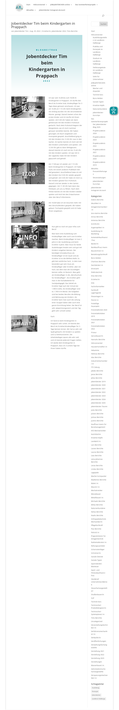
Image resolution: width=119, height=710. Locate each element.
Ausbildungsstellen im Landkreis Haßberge (100, 40)
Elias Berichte (96, 276)
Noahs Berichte (97, 515)
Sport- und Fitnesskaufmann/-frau (98, 573)
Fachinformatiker (97, 286)
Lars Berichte (96, 445)
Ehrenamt (95, 269)
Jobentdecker (96, 695)
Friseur (94, 332)
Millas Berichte (97, 505)
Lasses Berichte (97, 448)
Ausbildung (95, 688)
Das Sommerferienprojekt (85, 5)
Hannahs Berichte (98, 339)
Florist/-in (95, 300)
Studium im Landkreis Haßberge (97, 61)
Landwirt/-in (96, 441)
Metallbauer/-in (97, 497)
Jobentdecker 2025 (98, 403)
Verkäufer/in (96, 637)
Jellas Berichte (96, 378)
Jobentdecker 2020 (98, 385)
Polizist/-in (95, 532)
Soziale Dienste (97, 557)
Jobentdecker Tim (21, 31)
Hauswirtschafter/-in (99, 347)
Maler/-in (94, 483)
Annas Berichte (97, 217)
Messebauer (96, 494)
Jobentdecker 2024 (98, 399)
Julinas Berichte (97, 417)
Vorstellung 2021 (97, 651)
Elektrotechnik (96, 272)
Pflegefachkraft (97, 525)
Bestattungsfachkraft (99, 254)
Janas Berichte (96, 374)
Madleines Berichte (98, 480)
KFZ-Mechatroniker (98, 431)
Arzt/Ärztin (95, 224)
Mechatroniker (96, 490)
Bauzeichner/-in (97, 251)
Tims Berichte (72, 31)
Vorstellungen (96, 662)
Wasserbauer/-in (97, 665)
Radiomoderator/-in (98, 542)
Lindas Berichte (97, 469)
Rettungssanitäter (98, 546)
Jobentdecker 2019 (98, 381)
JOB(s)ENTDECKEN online (60, 5)
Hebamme (95, 350)
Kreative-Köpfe (98, 105)
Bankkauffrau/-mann (99, 247)
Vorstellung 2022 (97, 654)
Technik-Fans (98, 95)
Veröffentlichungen (98, 641)
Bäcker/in (94, 244)
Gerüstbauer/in (97, 336)
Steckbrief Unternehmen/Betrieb (99, 582)
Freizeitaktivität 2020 (99, 310)
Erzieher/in (46, 31)
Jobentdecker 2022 (59, 31)
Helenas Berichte (97, 354)
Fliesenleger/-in (97, 296)
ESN (92, 283)
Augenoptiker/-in (97, 227)
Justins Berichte (97, 421)
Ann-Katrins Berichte (99, 213)
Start (28, 5)
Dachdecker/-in (97, 265)
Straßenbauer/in (97, 594)
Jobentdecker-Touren (99, 406)
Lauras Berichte (97, 452)
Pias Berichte (96, 529)
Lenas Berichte (97, 465)
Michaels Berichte (98, 501)
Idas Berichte (96, 357)
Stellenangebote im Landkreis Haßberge (99, 70)
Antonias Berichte (98, 220)
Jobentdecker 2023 (98, 396)
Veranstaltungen (99, 177)
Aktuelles (30, 10)
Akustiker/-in (96, 203)
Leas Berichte (96, 455)
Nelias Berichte (97, 512)
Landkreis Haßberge (98, 699)
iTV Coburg (95, 367)
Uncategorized (96, 621)
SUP (92, 598)
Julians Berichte (97, 413)
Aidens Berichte (97, 200)
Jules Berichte (96, 410)
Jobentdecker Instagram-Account (52, 10)
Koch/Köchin (96, 434)
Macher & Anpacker (98, 476)
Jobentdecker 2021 (98, 388)
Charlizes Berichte (98, 261)
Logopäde (95, 472)
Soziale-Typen (98, 102)
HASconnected (39, 5)
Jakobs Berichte (97, 371)
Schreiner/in (96, 553)
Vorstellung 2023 (97, 658)
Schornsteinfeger (97, 549)
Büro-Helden (98, 98)
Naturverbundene (100, 109)
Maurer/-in (95, 487)
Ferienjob (95, 691)
